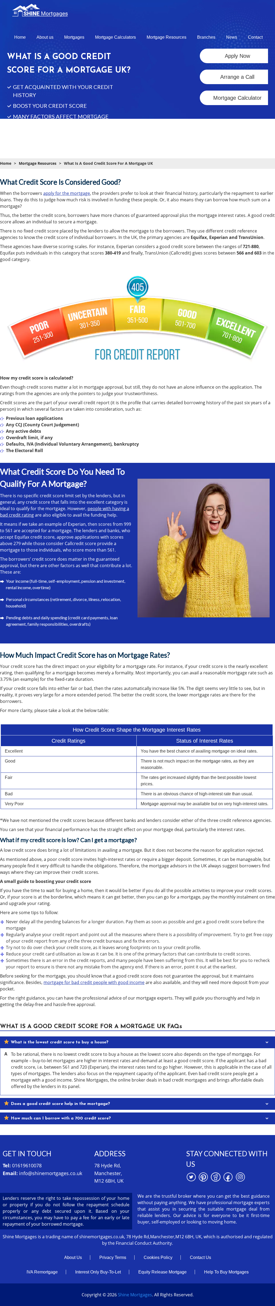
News (231, 37)
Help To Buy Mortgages (226, 1272)
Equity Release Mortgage (162, 1272)
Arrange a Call (237, 77)
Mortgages (74, 37)
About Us (73, 1257)
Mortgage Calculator (237, 98)
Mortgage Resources (166, 37)
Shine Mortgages (135, 1295)
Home (20, 37)
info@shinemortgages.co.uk (50, 1173)
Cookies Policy (158, 1257)
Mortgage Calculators (115, 37)
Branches (206, 37)
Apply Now (237, 56)
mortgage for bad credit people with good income (94, 982)
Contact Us (200, 1257)
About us (45, 37)
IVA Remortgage (42, 1272)
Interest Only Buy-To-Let (98, 1272)
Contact (255, 37)
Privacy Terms (112, 1257)
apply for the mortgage (66, 193)
